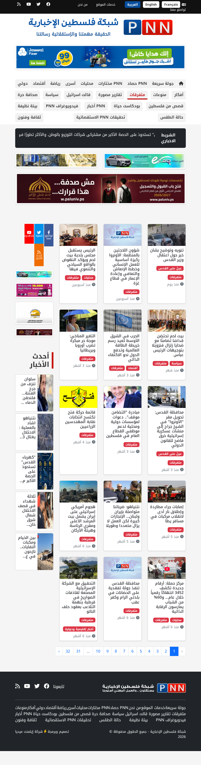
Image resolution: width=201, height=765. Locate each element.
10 (98, 651)
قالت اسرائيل (78, 94)
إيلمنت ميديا (24, 731)
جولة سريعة (163, 83)
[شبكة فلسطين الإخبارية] (100, 26)
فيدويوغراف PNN (62, 106)
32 (68, 651)
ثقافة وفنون (29, 117)
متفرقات (137, 94)
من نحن (83, 4)
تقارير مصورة (110, 94)
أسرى (70, 83)
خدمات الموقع (105, 4)
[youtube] (28, 6)
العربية (132, 4)
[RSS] (19, 6)
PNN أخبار (96, 106)
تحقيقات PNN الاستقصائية (100, 117)
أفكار (178, 94)
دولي (23, 83)
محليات (87, 83)
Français (171, 4)
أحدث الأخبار (39, 360)
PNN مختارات (110, 83)
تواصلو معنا (178, 10)
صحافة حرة (28, 94)
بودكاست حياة (127, 106)
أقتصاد (39, 83)
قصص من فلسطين (166, 106)
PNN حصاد (137, 83)
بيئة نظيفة (27, 106)
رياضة (55, 83)
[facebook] (48, 6)
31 (78, 651)
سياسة (51, 94)
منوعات (159, 94)
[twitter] (38, 6)
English (151, 4)
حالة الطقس (171, 117)
